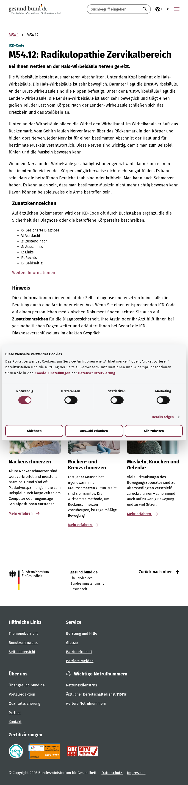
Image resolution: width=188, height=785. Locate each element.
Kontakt (15, 722)
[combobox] (113, 9)
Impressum (136, 773)
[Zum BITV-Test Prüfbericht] (82, 751)
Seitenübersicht (22, 652)
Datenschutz (112, 773)
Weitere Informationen (33, 272)
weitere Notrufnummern (86, 703)
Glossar (72, 642)
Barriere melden (80, 661)
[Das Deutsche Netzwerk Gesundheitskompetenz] (45, 751)
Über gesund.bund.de (27, 685)
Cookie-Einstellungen (52, 373)
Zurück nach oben (156, 571)
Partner (15, 712)
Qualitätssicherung (24, 703)
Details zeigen (163, 417)
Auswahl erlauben (94, 431)
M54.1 (14, 35)
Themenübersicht (23, 633)
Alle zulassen (154, 431)
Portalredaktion (22, 694)
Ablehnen (34, 431)
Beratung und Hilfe (81, 633)
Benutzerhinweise (23, 642)
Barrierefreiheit (79, 652)
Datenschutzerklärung (96, 373)
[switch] (70, 400)
